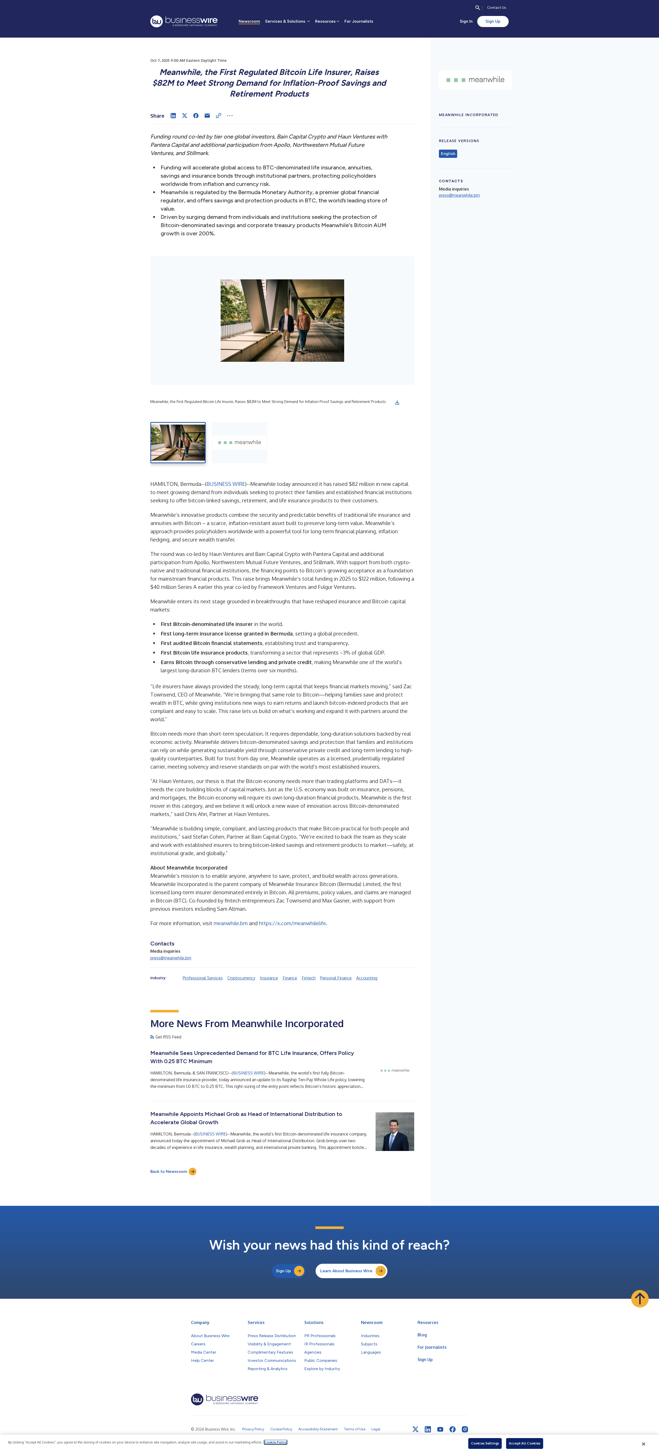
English (448, 153)
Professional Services (203, 978)
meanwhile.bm (231, 923)
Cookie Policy (275, 1442)
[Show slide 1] (178, 442)
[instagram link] (465, 1429)
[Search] (477, 7)
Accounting (366, 978)
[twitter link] (415, 1429)
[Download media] (397, 402)
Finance (290, 978)
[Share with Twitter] (184, 115)
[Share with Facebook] (196, 115)
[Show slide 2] (239, 442)
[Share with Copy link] (218, 115)
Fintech (309, 978)
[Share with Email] (207, 115)
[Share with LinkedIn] (173, 115)
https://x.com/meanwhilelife (292, 923)
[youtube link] (440, 1429)
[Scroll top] (640, 1299)
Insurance (269, 978)
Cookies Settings (485, 1443)
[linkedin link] (428, 1429)
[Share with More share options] (230, 115)
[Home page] (184, 21)
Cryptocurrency (241, 978)
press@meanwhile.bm (170, 957)
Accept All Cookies (524, 1443)
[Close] (643, 1444)
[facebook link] (452, 1429)
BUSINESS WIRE (225, 483)
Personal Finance (336, 978)
